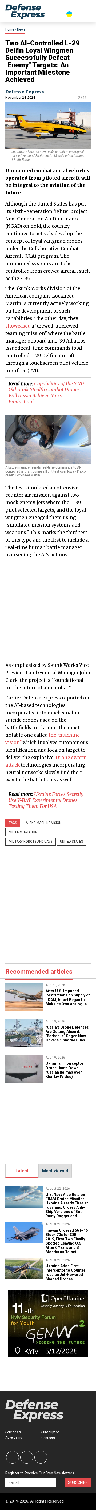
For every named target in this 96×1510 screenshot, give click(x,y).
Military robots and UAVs (30, 841)
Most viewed (55, 1170)
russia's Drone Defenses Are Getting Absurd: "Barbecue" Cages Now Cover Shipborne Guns (67, 1033)
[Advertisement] (48, 609)
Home (9, 29)
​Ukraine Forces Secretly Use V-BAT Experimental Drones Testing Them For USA (46, 800)
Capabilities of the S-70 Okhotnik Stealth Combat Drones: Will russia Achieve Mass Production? (46, 393)
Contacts (48, 1438)
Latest (22, 1170)
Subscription (50, 1432)
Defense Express (24, 91)
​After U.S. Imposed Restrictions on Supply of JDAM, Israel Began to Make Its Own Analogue (68, 997)
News (21, 29)
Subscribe (78, 1482)
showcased (17, 326)
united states (71, 841)
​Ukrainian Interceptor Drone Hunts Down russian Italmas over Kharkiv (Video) (64, 1069)
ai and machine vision (43, 823)
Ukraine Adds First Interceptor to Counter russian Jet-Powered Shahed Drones (65, 1272)
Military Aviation (23, 832)
